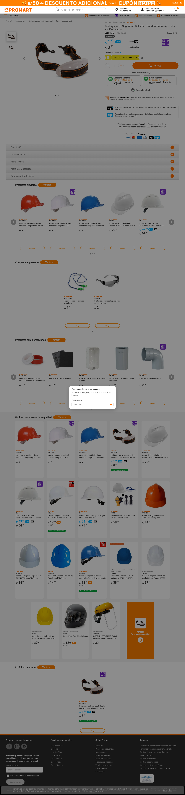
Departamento (77, 400)
